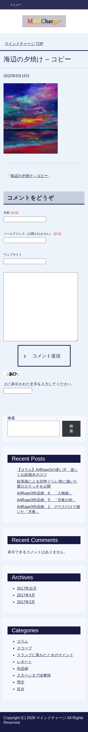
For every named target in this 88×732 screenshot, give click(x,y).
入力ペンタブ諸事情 (34, 675)
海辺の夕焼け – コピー (29, 176)
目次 (20, 689)
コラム (22, 641)
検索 (11, 418)
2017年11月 (27, 588)
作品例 (22, 669)
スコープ (24, 648)
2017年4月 (26, 595)
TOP (24, 44)
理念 (20, 682)
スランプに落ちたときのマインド (45, 655)
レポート (24, 662)
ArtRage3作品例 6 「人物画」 (45, 493)
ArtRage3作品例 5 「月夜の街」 (46, 500)
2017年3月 (26, 602)
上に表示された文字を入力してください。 (39, 384)
